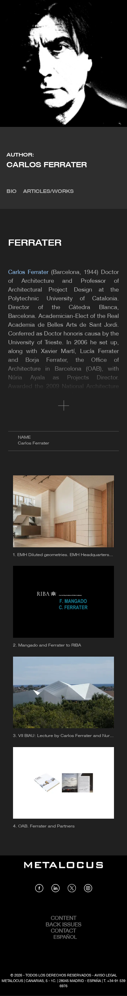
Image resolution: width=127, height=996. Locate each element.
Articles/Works (48, 191)
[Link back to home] (63, 869)
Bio (12, 191)
